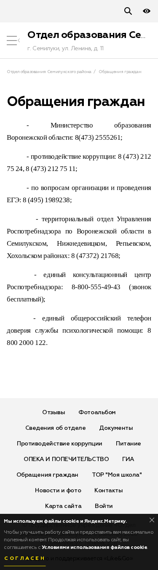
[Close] (152, 520)
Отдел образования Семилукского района (49, 72)
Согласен (25, 558)
